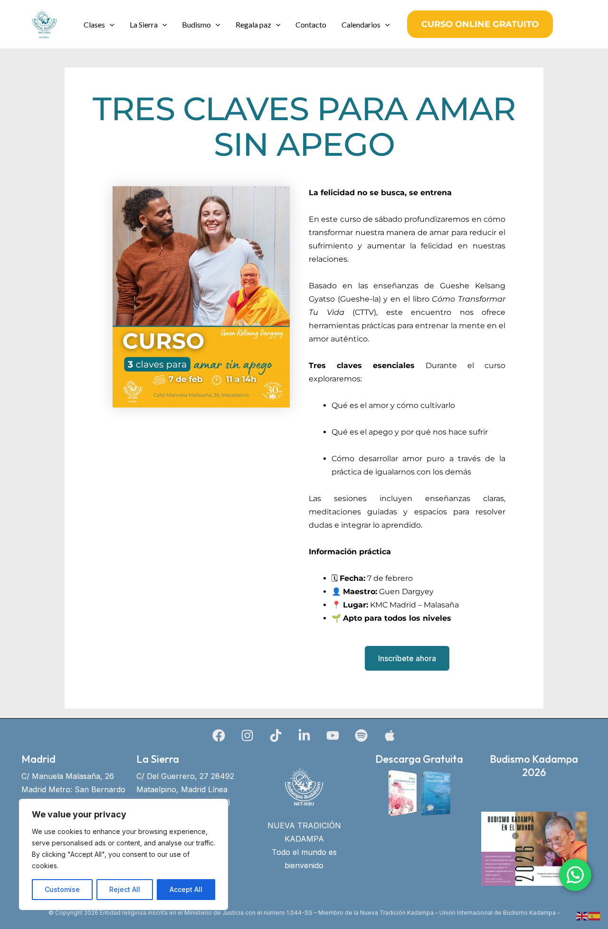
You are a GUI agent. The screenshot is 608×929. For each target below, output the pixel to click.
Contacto (310, 24)
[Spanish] (595, 915)
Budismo (196, 24)
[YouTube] (332, 735)
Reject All (124, 889)
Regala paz (253, 24)
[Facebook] (218, 735)
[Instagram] (247, 735)
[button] (109, 24)
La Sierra (144, 24)
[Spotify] (361, 735)
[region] (123, 854)
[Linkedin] (304, 735)
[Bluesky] (389, 735)
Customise (62, 889)
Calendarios (361, 24)
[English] (582, 915)
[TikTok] (275, 735)
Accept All (186, 889)
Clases (94, 24)
